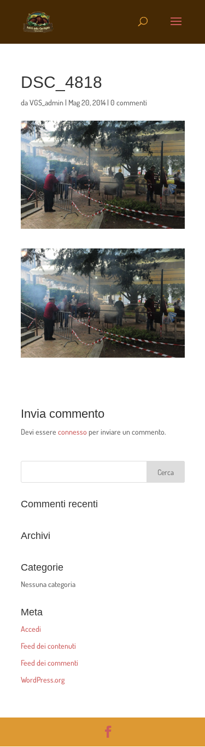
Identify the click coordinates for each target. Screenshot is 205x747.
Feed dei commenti (49, 662)
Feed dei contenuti (48, 645)
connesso (72, 431)
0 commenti (128, 102)
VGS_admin (46, 102)
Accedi (31, 628)
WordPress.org (43, 679)
